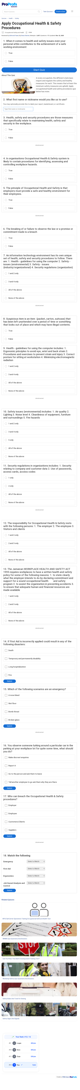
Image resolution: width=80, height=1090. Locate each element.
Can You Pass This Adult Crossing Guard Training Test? (21, 959)
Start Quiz (39, 69)
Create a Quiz (60, 11)
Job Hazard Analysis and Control (14, 884)
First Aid (7, 869)
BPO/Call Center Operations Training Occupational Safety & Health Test (27, 919)
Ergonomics (8, 876)
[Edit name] (21, 1065)
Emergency (8, 861)
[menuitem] (48, 12)
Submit (9, 681)
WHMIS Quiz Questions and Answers (15, 939)
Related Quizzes (8, 900)
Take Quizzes (47, 11)
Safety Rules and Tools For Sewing (14, 998)
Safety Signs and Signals (11, 1018)
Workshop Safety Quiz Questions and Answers (18, 979)
